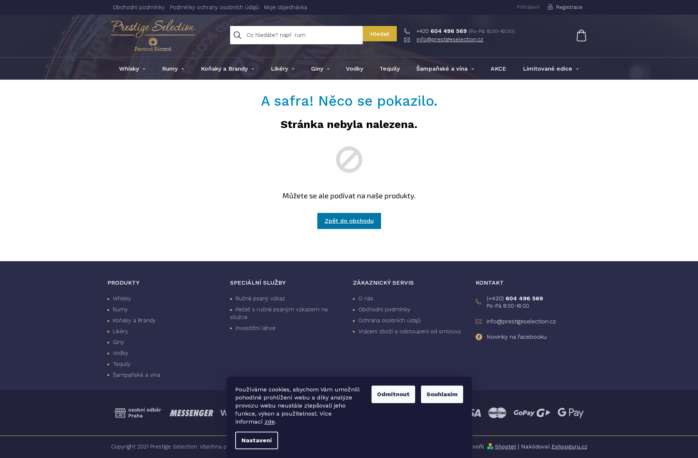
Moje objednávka (285, 7)
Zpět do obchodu (349, 220)
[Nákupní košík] (576, 35)
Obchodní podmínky (139, 7)
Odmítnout (393, 394)
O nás (365, 298)
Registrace (569, 7)
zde (270, 421)
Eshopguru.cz (569, 446)
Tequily (122, 364)
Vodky (120, 353)
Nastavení (256, 440)
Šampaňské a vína (136, 375)
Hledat (379, 33)
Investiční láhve (256, 328)
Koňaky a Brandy (134, 320)
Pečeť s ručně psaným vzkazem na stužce (279, 313)
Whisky (122, 298)
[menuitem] (132, 68)
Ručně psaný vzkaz (260, 298)
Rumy (120, 309)
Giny (118, 342)
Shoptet (505, 446)
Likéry (120, 331)
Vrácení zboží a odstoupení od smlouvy (409, 331)
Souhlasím (442, 394)
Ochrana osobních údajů (389, 320)
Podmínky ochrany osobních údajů (214, 7)
